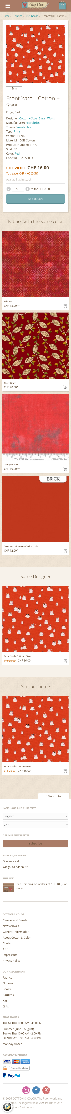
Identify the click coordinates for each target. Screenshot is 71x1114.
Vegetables (24, 127)
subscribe (35, 843)
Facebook (36, 1090)
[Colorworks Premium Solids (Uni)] (35, 509)
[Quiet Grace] (35, 346)
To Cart (65, 306)
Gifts (6, 1006)
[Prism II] (35, 264)
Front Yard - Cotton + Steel (17, 656)
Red (17, 153)
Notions (8, 983)
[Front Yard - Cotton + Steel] (35, 619)
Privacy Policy (11, 961)
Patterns (8, 995)
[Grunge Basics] (35, 427)
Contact (8, 943)
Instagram (26, 1090)
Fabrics (18, 16)
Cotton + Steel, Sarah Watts (37, 118)
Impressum (10, 955)
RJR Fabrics (33, 123)
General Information (16, 932)
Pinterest (46, 1090)
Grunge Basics (11, 464)
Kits (5, 1000)
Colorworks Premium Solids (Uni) (21, 546)
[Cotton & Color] (35, 6)
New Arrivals (11, 926)
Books (7, 989)
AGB (5, 949)
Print (17, 131)
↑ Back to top (54, 796)
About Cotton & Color (17, 937)
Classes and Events (15, 920)
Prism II (8, 301)
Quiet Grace (10, 382)
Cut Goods (32, 16)
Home (6, 16)
